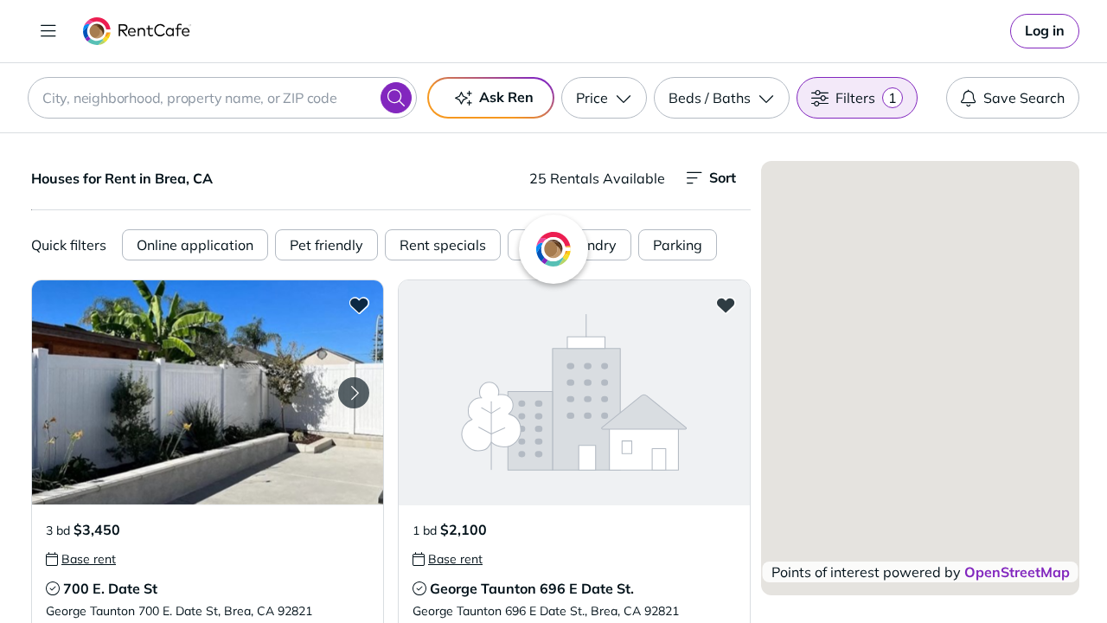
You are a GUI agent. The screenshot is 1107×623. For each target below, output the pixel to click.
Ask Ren (506, 97)
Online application (195, 245)
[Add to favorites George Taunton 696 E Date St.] (725, 304)
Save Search (1024, 97)
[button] (207, 392)
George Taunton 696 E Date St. (532, 588)
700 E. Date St (110, 588)
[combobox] (222, 98)
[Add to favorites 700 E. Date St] (358, 304)
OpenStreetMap (1017, 572)
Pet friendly (326, 245)
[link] (1044, 31)
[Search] (396, 97)
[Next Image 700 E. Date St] (353, 392)
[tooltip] (81, 559)
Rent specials (443, 245)
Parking (677, 245)
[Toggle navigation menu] (48, 31)
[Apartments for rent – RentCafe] (137, 31)
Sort (722, 177)
